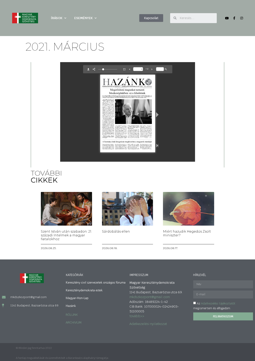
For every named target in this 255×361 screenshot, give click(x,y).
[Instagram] (241, 18)
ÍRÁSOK (56, 18)
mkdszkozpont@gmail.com (149, 297)
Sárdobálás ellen (116, 231)
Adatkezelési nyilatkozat (148, 324)
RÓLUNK (72, 315)
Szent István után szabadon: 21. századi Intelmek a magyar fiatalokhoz (66, 235)
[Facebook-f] (234, 18)
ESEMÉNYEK (83, 18)
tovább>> (136, 316)
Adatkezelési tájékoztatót (218, 303)
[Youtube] (227, 18)
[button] (151, 18)
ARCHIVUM (73, 322)
